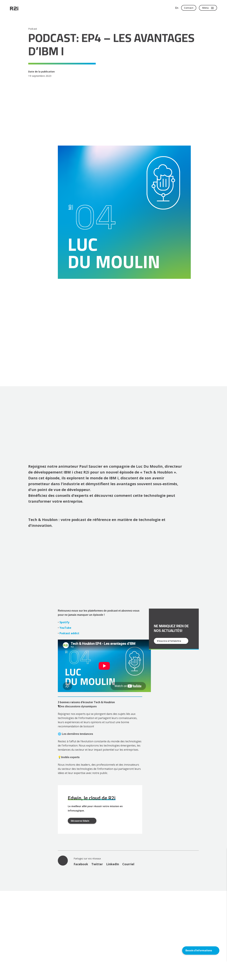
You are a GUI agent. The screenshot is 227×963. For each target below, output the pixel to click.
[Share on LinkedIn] (112, 864)
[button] (200, 950)
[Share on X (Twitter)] (97, 864)
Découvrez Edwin (80, 821)
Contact (188, 7)
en (176, 8)
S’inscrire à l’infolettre (169, 641)
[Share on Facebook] (81, 864)
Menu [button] (205, 7)
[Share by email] (128, 864)
